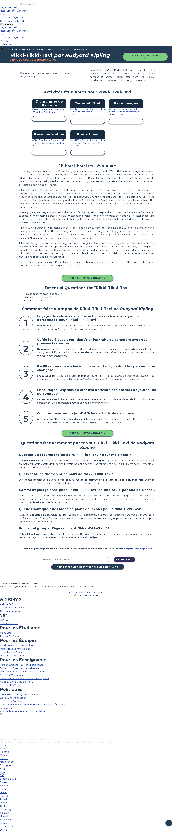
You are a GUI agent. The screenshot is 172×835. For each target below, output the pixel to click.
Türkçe (4, 796)
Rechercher (123, 559)
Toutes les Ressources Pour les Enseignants (26, 49)
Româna (5, 802)
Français (4, 751)
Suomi (3, 789)
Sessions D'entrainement (14, 675)
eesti (2, 833)
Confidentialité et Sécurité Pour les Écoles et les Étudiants (33, 704)
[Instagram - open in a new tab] (1, 728)
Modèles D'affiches (10, 685)
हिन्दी (2, 775)
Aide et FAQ (6, 604)
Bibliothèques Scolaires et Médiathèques (23, 671)
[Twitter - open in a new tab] (1, 732)
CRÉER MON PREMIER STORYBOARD (86, 592)
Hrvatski (4, 816)
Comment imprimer (11, 611)
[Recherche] (20, 10)
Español (4, 748)
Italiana (4, 758)
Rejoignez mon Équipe (13, 655)
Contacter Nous (9, 623)
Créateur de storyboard (13, 607)
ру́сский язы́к (8, 779)
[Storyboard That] (29, 4)
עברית (3, 768)
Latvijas (4, 829)
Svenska (4, 785)
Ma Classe (5, 633)
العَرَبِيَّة (3, 772)
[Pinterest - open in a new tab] (1, 736)
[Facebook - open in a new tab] (1, 724)
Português (6, 765)
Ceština (4, 806)
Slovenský (5, 809)
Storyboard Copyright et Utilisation (19, 694)
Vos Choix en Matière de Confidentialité (22, 711)
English (4, 745)
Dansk (3, 782)
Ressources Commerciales (15, 648)
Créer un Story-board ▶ (145, 56)
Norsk (3, 792)
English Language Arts (137, 548)
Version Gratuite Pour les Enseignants (21, 665)
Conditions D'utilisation (13, 698)
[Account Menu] (6, 24)
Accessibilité (7, 708)
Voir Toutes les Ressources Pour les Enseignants (87, 567)
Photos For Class (9, 636)
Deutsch (5, 755)
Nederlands (6, 762)
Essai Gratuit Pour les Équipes (17, 645)
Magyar (4, 812)
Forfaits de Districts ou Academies (19, 668)
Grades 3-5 (52, 49)
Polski (3, 799)
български (6, 819)
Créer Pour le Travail (11, 652)
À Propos (5, 620)
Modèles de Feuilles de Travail (17, 682)
